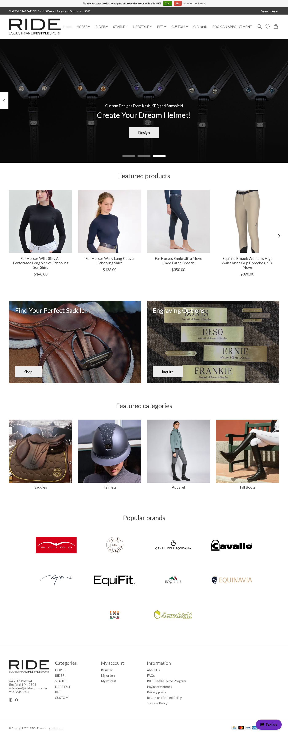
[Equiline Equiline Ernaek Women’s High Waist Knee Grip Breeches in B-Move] (247, 221)
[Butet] (114, 545)
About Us (153, 670)
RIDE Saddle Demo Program (166, 681)
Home (67, 26)
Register (107, 670)
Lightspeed (57, 728)
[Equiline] (173, 580)
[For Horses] (114, 615)
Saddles (40, 487)
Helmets (109, 487)
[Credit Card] (234, 728)
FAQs (151, 675)
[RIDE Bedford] (35, 26)
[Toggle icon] (260, 26)
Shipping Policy (157, 703)
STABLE (60, 681)
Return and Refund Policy (164, 698)
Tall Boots (247, 487)
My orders (108, 675)
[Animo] (56, 545)
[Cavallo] (231, 545)
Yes (167, 3)
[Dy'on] (56, 580)
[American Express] (255, 728)
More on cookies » (194, 3)
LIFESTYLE (63, 687)
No (177, 3)
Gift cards (200, 26)
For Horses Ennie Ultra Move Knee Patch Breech (178, 260)
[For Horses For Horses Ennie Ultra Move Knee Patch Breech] (178, 221)
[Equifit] (114, 580)
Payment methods (159, 687)
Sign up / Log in (269, 11)
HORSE (60, 670)
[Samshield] (173, 615)
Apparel (178, 487)
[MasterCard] (241, 728)
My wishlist (108, 681)
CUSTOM (61, 698)
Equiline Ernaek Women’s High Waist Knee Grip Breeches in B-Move (247, 263)
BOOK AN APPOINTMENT (232, 26)
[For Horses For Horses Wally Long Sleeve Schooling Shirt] (109, 221)
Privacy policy (156, 692)
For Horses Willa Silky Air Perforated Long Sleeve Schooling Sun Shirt (41, 263)
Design (144, 132)
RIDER (59, 675)
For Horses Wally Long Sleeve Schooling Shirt (109, 260)
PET (58, 692)
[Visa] (248, 728)
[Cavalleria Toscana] (173, 545)
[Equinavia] (231, 580)
